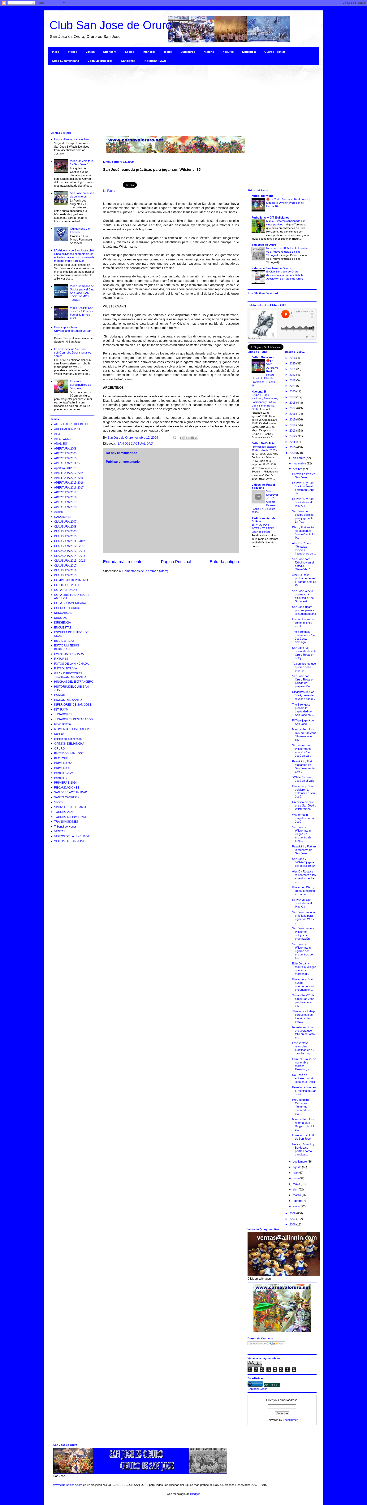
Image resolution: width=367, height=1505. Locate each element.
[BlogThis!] (185, 438)
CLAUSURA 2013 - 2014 (69, 550)
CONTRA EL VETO (66, 585)
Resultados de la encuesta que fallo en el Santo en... (303, 1032)
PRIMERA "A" (63, 763)
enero (297, 1206)
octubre (298, 469)
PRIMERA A (62, 768)
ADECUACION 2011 (67, 429)
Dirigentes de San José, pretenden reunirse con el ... (304, 695)
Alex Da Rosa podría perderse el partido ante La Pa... (304, 580)
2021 (292, 385)
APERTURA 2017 (65, 492)
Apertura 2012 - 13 (65, 468)
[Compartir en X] (189, 438)
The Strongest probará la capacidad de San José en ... (303, 709)
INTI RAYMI (61, 709)
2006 (292, 1224)
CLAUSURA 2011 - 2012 (69, 541)
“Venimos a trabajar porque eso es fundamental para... (304, 1016)
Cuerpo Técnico (275, 51)
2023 (292, 374)
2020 (292, 391)
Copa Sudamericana (65, 60)
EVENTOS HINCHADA (69, 653)
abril (296, 1189)
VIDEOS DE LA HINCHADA (72, 836)
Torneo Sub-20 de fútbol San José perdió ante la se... (303, 1000)
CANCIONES (62, 516)
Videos (72, 51)
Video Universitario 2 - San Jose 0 (81, 162)
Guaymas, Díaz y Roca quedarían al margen (303, 891)
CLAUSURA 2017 (65, 565)
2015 (292, 419)
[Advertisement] (162, 97)
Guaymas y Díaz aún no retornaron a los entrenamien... (303, 984)
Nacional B (259, 391)
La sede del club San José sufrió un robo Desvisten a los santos (72, 352)
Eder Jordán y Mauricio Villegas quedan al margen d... (304, 968)
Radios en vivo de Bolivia (263, 520)
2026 (292, 357)
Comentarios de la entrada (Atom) (145, 571)
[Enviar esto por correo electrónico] (182, 438)
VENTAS (59, 831)
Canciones (128, 60)
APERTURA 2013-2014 (69, 472)
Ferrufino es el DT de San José (303, 1136)
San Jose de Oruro (264, 244)
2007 (292, 1218)
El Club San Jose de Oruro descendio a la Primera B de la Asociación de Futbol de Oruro (285, 275)
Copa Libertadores (100, 60)
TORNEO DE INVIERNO (70, 816)
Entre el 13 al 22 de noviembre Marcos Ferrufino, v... (304, 1064)
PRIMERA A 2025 (155, 60)
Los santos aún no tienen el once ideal (303, 623)
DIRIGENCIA (62, 622)
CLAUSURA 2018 (65, 570)
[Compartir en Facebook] (192, 438)
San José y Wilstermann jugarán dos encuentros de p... (302, 950)
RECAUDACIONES (66, 787)
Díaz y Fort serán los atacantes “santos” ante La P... (303, 532)
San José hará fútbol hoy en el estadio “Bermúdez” (303, 564)
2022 (292, 380)
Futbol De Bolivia (263, 443)
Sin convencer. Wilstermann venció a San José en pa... (301, 750)
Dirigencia (249, 51)
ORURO (59, 748)
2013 (292, 430)
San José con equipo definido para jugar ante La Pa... (302, 516)
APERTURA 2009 (65, 453)
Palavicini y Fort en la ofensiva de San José (304, 850)
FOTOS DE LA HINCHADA (71, 663)
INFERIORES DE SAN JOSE (73, 704)
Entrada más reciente (122, 561)
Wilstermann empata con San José (303, 818)
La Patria (109, 190)
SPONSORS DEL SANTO (70, 807)
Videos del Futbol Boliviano (263, 486)
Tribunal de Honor (65, 826)
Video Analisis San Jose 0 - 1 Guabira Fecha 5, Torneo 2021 (81, 313)
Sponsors (109, 51)
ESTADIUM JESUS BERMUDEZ (66, 647)
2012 (292, 436)
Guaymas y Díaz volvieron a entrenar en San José (303, 791)
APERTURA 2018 (65, 497)
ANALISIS (60, 443)
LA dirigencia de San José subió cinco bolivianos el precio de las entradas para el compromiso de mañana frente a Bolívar (74, 255)
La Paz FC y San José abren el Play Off (302, 502)
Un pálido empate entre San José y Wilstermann (304, 805)
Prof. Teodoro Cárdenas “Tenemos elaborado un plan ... (301, 1106)
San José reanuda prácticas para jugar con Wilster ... (304, 917)
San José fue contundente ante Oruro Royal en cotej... (304, 653)
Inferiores (149, 51)
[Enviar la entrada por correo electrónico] (174, 437)
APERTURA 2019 (65, 502)
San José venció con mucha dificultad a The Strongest (303, 596)
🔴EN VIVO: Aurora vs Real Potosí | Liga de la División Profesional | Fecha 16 (288, 203)
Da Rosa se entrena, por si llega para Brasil (303, 1078)
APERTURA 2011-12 (67, 463)
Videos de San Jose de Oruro (271, 268)
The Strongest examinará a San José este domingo (304, 637)
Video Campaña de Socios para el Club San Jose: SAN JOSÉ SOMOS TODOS (82, 292)
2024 (292, 369)
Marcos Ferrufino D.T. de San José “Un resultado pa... (304, 734)
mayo (297, 1183)
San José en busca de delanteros (82, 194)
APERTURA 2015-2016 (69, 482)
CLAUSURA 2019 (65, 575)
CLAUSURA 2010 (65, 536)
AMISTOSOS (62, 438)
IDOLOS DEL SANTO (68, 699)
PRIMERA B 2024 (65, 782)
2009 (292, 453)
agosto (297, 1167)
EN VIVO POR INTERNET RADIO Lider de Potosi (263, 528)
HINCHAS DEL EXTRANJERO (73, 681)
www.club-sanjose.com (67, 1484)
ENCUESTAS (62, 627)
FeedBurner (290, 1419)
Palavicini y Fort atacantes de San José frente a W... (303, 766)
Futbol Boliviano (263, 195)
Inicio (55, 51)
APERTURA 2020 (65, 507)
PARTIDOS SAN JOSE (69, 753)
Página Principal (176, 561)
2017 (292, 408)
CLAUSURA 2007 (65, 521)
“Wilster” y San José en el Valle (303, 779)
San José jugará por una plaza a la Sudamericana (304, 610)
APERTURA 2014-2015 (69, 477)
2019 (292, 397)
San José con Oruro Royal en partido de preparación (303, 681)
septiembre (300, 1161)
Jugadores (188, 51)
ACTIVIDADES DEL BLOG (71, 424)
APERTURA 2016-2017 (69, 487)
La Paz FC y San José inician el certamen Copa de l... (303, 488)
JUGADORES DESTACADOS (73, 719)
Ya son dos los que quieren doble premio (304, 667)
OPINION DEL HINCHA (69, 743)
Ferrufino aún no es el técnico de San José (304, 1091)
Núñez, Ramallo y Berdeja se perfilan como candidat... (303, 1149)
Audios (58, 511)
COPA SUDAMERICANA (70, 603)
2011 (292, 441)
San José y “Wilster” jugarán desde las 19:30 (303, 862)
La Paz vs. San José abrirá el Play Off (302, 903)
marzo (297, 1195)
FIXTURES (61, 658)
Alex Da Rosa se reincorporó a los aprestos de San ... (304, 876)
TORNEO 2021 (63, 811)
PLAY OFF (61, 758)
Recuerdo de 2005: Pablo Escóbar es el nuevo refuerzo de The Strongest (287, 251)
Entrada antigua (224, 561)
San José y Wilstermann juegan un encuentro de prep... (301, 833)
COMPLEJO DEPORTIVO (71, 580)
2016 (292, 413)
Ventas (90, 51)
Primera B (60, 777)
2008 (292, 1213)
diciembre (299, 457)
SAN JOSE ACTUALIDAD (135, 443)
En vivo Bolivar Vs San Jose (72, 139)
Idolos (168, 51)
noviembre (300, 463)
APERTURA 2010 (65, 458)
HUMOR (59, 694)
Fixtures (228, 51)
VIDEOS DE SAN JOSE (69, 841)
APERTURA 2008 (65, 448)
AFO (57, 433)
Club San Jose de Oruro (111, 25)
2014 (292, 425)
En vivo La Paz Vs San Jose (303, 475)
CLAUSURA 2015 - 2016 (69, 560)
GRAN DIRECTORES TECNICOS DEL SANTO (70, 675)
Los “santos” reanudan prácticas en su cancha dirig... (303, 1048)
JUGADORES (63, 714)
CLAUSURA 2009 (65, 531)
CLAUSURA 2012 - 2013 (69, 546)
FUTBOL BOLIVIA (65, 668)
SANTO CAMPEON (67, 797)
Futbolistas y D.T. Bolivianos (270, 217)
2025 (292, 363)
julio (295, 1172)
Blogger (195, 1493)
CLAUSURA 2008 (65, 526)
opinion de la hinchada (68, 738)
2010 (292, 447)
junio (296, 1178)
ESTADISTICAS (64, 640)
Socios (129, 51)
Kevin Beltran (62, 724)
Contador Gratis (257, 1388)
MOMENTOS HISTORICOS (72, 729)
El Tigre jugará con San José (303, 722)
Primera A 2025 (63, 772)
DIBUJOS (60, 617)
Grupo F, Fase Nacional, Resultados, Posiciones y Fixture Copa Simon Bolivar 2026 (265, 402)
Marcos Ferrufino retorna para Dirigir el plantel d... (303, 1124)
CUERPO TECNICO (67, 608)
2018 (292, 402)
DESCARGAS (63, 612)
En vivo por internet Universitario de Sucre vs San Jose (72, 331)
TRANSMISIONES (66, 821)
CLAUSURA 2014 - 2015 (69, 555)
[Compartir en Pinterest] (196, 438)
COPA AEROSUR (65, 589)
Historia (209, 51)
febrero (297, 1200)
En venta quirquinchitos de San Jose (80, 385)
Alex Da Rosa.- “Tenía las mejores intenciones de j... (304, 548)
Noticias (59, 733)
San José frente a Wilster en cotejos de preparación (303, 933)
